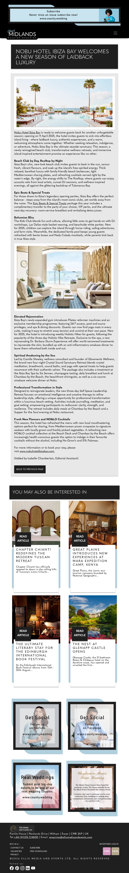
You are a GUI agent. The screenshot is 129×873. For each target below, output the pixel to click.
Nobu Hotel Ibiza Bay (27, 132)
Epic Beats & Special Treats (50, 203)
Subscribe (35, 848)
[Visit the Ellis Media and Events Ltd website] (22, 829)
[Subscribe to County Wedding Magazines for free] (64, 15)
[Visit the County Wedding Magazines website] (115, 851)
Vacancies (16, 851)
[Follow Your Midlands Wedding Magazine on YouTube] (37, 726)
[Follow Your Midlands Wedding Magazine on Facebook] (92, 726)
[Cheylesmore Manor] (92, 788)
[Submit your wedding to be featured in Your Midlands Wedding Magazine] (37, 787)
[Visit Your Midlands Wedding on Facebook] (12, 868)
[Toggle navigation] (115, 33)
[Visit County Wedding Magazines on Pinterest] (17, 868)
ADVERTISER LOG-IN (108, 844)
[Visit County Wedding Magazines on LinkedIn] (28, 868)
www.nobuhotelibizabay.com (37, 451)
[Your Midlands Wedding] (22, 34)
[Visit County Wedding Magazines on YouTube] (33, 868)
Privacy (15, 855)
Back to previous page (29, 469)
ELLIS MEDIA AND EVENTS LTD (46, 859)
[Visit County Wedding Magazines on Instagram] (22, 868)
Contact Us (17, 848)
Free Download (38, 851)
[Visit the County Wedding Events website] (107, 851)
